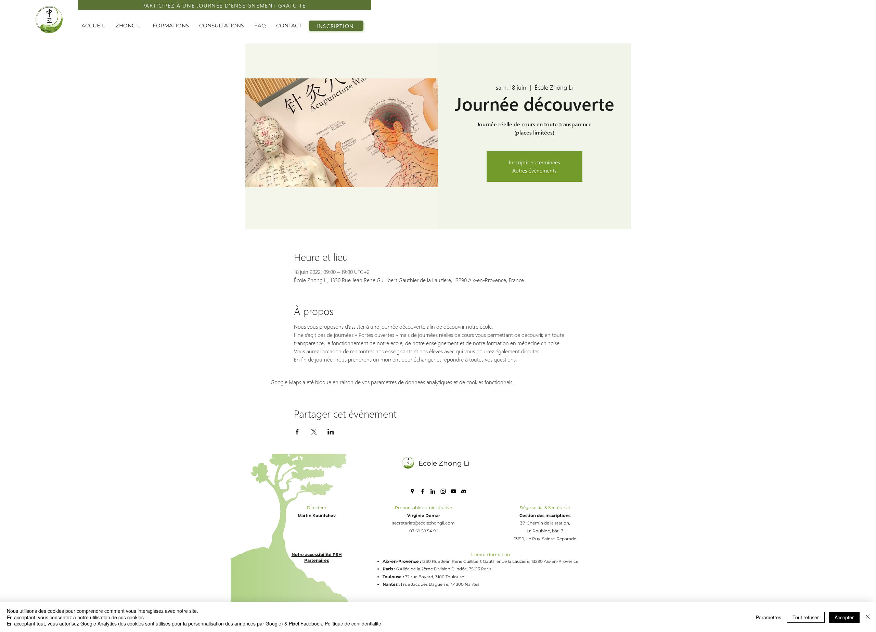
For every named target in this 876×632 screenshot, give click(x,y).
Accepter (844, 617)
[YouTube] (453, 491)
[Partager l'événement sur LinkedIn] (330, 431)
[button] (130, 26)
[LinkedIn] (432, 491)
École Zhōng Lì (443, 463)
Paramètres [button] (768, 617)
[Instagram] (443, 491)
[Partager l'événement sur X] (314, 431)
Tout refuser (806, 617)
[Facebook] (422, 491)
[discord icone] (463, 491)
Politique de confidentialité (353, 623)
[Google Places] (412, 491)
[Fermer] (868, 617)
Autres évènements (534, 170)
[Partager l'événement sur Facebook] (297, 431)
